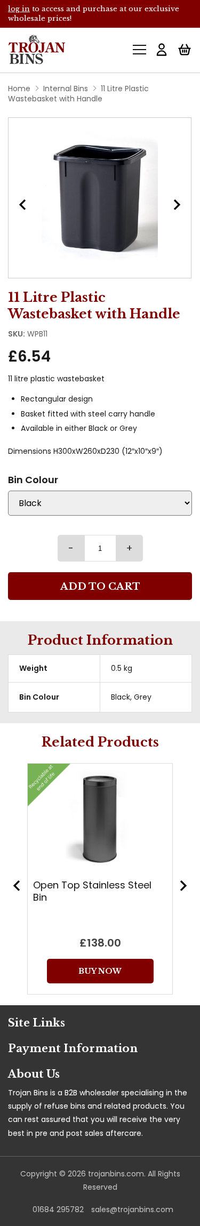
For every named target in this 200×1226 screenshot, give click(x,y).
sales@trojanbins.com (132, 1210)
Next (177, 204)
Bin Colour (33, 479)
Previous (16, 885)
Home (19, 88)
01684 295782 (58, 1210)
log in (19, 8)
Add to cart (100, 586)
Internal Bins (65, 88)
